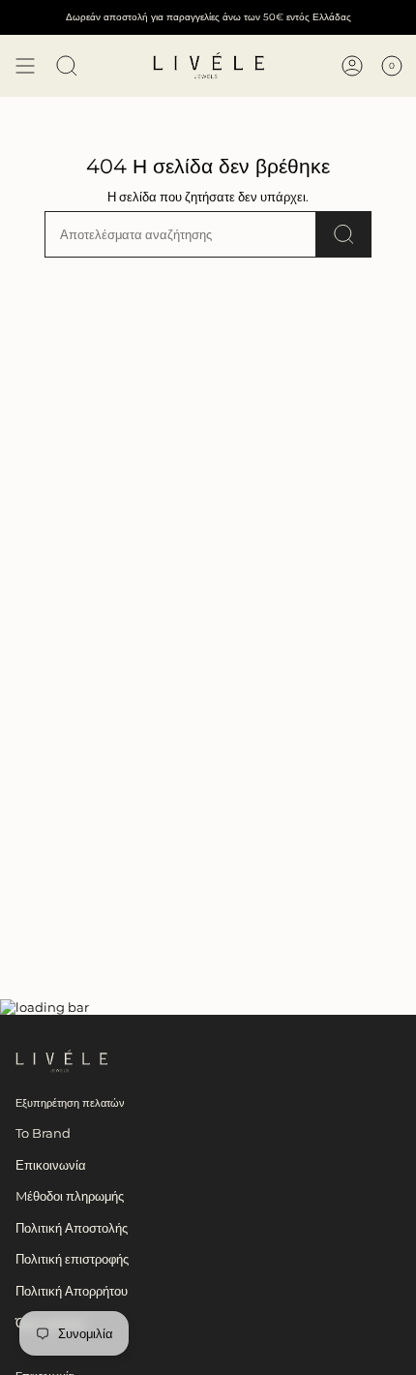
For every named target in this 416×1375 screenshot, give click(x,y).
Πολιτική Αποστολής (71, 1228)
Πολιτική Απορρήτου (71, 1291)
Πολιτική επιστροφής (72, 1259)
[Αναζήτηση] (343, 234)
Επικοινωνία (50, 1165)
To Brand (43, 1133)
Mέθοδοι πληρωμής (69, 1196)
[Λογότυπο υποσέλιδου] (61, 1061)
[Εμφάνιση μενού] (25, 66)
